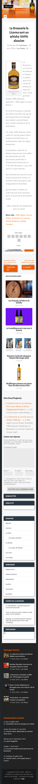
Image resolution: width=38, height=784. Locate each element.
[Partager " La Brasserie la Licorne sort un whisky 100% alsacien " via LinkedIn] (25, 236)
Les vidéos (9, 558)
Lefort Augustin (12, 741)
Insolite (8, 584)
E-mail (18, 470)
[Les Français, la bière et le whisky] (19, 289)
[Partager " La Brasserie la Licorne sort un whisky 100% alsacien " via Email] (29, 236)
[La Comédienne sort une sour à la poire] (19, 316)
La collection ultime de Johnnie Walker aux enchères (21, 655)
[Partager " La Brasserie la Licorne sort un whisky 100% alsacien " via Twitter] (13, 236)
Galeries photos (11, 574)
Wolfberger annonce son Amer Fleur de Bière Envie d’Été (19, 384)
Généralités (10, 579)
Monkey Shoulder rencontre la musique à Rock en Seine (21, 665)
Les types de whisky (16, 548)
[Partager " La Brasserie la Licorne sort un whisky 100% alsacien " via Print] (19, 240)
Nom (6, 470)
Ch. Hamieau (21, 45)
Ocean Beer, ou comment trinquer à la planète (19, 699)
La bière (8, 533)
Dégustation (10, 569)
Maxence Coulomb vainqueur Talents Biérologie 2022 (19, 357)
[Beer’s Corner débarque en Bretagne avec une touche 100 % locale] (6, 686)
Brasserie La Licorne (21, 218)
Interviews (9, 589)
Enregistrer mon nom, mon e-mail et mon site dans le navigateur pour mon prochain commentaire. (18, 481)
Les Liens (9, 553)
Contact (8, 528)
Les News (21, 48)
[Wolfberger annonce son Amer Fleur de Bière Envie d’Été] (19, 372)
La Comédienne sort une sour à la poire (19, 329)
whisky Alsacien (12, 221)
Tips (23, 779)
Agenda (8, 523)
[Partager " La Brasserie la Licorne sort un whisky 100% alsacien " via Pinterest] (21, 236)
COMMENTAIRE (10, 447)
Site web (29, 470)
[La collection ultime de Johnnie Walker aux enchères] (6, 655)
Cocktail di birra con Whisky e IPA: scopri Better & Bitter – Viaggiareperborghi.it (19, 406)
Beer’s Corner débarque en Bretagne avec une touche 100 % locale (22, 687)
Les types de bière (15, 538)
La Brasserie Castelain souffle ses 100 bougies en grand (21, 676)
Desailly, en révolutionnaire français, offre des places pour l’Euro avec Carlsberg (19, 620)
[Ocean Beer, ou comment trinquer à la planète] (6, 698)
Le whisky (9, 543)
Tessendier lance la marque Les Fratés (20, 724)
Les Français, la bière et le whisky (19, 301)
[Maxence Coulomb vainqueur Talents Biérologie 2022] (19, 344)
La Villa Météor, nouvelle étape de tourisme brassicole (18, 606)
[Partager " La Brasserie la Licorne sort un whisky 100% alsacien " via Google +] (17, 236)
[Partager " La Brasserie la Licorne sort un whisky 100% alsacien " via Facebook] (9, 236)
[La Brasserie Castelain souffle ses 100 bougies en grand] (6, 675)
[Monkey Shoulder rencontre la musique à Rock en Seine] (6, 665)
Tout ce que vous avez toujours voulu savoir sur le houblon (19, 613)
